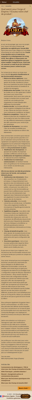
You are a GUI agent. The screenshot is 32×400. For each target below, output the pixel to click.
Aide (2, 6)
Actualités (8, 6)
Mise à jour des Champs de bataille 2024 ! (14, 383)
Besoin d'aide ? (24, 388)
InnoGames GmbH (22, 394)
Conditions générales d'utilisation (18, 398)
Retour (4, 2)
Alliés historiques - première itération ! (13, 371)
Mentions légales (9, 396)
